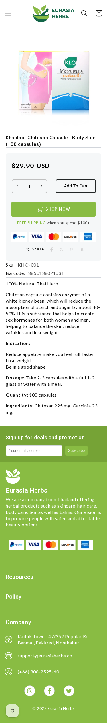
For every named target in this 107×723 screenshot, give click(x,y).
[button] (8, 13)
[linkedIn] (81, 249)
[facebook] (51, 249)
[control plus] (41, 186)
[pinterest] (71, 249)
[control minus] (17, 186)
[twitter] (61, 249)
